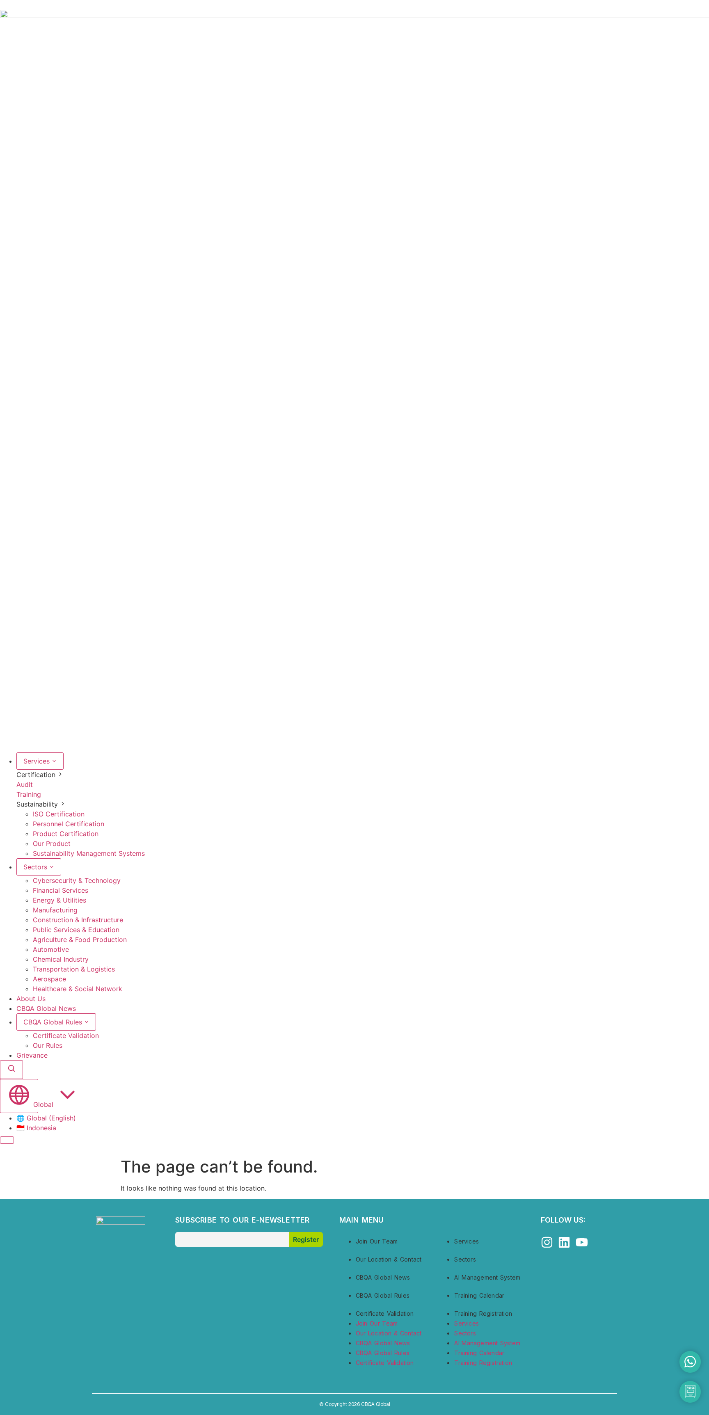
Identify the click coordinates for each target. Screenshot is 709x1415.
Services (37, 761)
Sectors (36, 867)
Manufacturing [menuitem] (55, 910)
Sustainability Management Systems (89, 853)
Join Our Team (377, 1241)
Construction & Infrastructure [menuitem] (78, 920)
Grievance (32, 1055)
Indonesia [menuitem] (36, 1128)
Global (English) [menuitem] (46, 1118)
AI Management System (487, 1277)
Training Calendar (479, 1295)
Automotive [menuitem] (51, 949)
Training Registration (483, 1313)
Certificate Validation (385, 1313)
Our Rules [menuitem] (47, 1045)
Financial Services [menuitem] (60, 890)
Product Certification (65, 834)
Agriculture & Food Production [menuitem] (80, 939)
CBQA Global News (46, 1008)
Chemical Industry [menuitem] (61, 959)
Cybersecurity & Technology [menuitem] (77, 880)
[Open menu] (7, 1140)
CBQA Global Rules (53, 1022)
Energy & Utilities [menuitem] (59, 900)
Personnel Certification (68, 824)
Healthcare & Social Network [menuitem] (77, 989)
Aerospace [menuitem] (49, 979)
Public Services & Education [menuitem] (76, 930)
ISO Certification (59, 814)
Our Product (52, 843)
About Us (31, 998)
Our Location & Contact (389, 1259)
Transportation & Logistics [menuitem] (74, 969)
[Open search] (11, 1069)
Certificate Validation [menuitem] (66, 1035)
